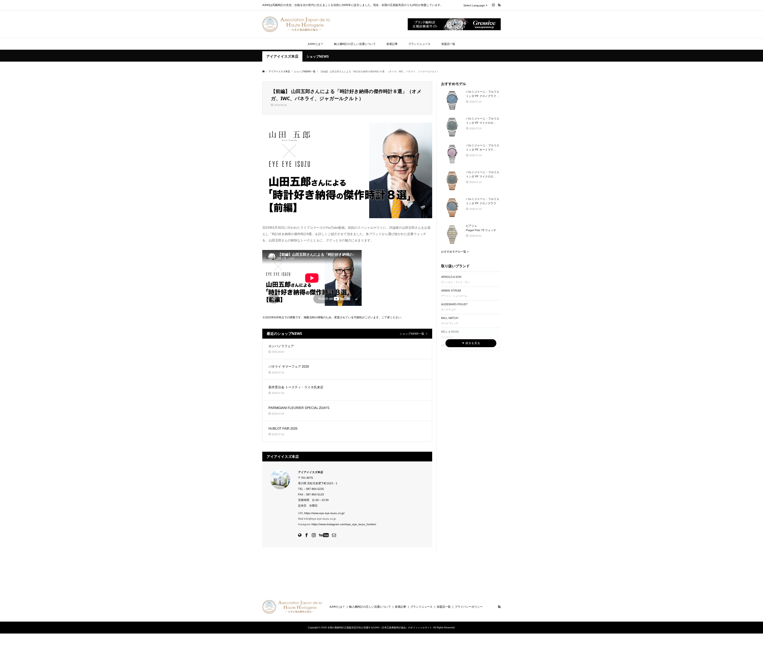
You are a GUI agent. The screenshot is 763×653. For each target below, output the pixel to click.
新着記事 (392, 44)
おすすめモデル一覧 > (455, 251)
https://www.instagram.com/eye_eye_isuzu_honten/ (344, 524)
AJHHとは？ (315, 44)
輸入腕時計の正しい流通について (355, 44)
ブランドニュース (419, 44)
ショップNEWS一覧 (412, 333)
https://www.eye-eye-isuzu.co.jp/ (324, 513)
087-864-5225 (315, 488)
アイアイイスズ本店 (282, 56)
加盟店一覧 (448, 44)
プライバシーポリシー (469, 606)
